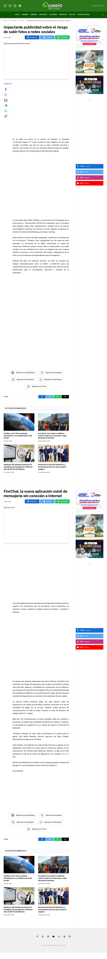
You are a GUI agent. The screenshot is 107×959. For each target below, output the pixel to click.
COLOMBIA (53, 14)
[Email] (6, 100)
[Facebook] (6, 89)
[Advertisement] (45, 109)
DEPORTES (63, 14)
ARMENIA (33, 14)
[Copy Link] (6, 116)
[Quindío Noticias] (53, 5)
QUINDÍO (25, 14)
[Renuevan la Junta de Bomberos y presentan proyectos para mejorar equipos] (53, 453)
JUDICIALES (43, 14)
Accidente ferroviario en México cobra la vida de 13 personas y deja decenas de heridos (52, 435)
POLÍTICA (72, 14)
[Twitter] (6, 95)
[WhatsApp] (6, 111)
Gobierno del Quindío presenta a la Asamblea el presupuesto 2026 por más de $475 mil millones (18, 467)
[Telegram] (6, 105)
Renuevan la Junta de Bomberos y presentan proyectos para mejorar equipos (52, 467)
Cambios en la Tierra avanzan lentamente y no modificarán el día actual (18, 435)
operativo (65, 754)
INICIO (17, 14)
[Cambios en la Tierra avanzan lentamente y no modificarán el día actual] (19, 422)
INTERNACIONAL (84, 14)
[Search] (103, 14)
